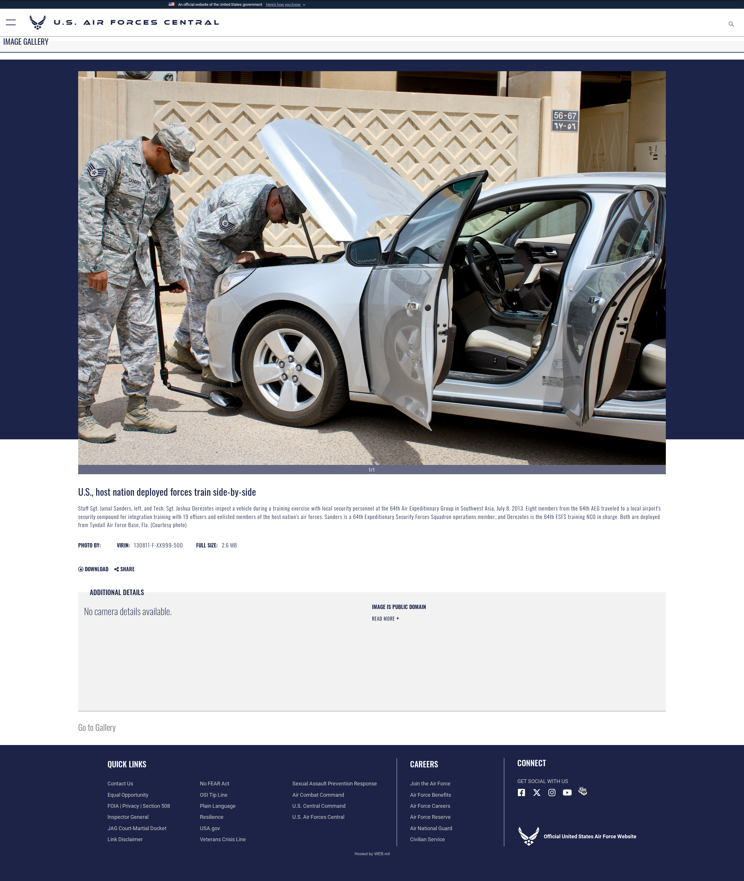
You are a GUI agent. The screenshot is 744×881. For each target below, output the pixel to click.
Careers (424, 764)
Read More (384, 618)
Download (95, 569)
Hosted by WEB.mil (372, 853)
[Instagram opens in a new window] (552, 792)
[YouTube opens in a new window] (567, 792)
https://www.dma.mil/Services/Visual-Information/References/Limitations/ (440, 647)
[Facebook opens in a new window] (521, 792)
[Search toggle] (732, 22)
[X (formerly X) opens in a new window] (536, 792)
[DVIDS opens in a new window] (582, 791)
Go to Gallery (97, 727)
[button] (286, 5)
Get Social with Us (542, 781)
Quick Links (127, 764)
